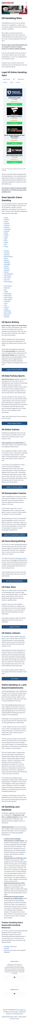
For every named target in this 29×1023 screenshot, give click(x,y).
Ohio (5, 289)
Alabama (6, 219)
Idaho (5, 238)
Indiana (6, 242)
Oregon (6, 291)
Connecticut (7, 229)
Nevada (6, 272)
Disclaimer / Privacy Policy (10, 1011)
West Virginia (7, 313)
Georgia (6, 235)
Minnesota (7, 262)
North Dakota (8, 286)
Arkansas (6, 223)
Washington (7, 311)
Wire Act (23, 858)
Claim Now (14, 104)
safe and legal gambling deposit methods (13, 799)
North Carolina (8, 281)
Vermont (6, 307)
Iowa (5, 244)
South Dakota (8, 299)
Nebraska (7, 270)
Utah (5, 305)
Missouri (6, 266)
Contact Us (22, 1009)
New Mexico (7, 275)
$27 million (11, 390)
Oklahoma (7, 287)
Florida (6, 233)
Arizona (6, 221)
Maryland (6, 254)
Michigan (6, 260)
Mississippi (7, 264)
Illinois (6, 240)
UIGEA (22, 840)
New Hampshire (8, 274)
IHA (6, 885)
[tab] (6, 79)
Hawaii (6, 237)
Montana (6, 268)
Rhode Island (7, 295)
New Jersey (7, 277)
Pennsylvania (8, 293)
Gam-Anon (7, 950)
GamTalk (6, 948)
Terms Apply (14, 99)
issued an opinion (12, 738)
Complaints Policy (18, 1013)
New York (7, 279)
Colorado (6, 227)
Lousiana (6, 252)
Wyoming (6, 316)
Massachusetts (8, 256)
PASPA (20, 898)
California (6, 225)
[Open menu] (26, 3)
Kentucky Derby (22, 558)
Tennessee (7, 301)
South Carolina (8, 297)
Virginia (6, 309)
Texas (5, 303)
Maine (6, 258)
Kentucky (6, 250)
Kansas (6, 246)
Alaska (6, 217)
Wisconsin (7, 314)
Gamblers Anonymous (10, 946)
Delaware (6, 231)
